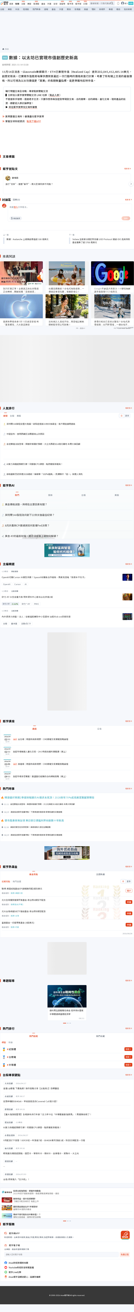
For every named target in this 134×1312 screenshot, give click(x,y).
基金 (43, 3)
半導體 (12, 1064)
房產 (86, 9)
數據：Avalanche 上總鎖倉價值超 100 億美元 (27, 239)
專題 (111, 9)
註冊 (131, 3)
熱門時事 (36, 9)
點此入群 (54, 95)
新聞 (17, 3)
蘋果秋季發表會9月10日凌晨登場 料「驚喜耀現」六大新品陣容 (21, 323)
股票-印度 (15, 927)
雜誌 (118, 9)
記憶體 (12, 1049)
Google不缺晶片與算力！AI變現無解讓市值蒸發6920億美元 (112, 290)
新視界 (102, 9)
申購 (129, 902)
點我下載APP (34, 121)
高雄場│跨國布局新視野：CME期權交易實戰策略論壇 (40, 763)
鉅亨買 (70, 3)
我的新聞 (128, 9)
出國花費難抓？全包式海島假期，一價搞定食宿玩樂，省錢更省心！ (66, 290)
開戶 (129, 890)
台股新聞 (14, 591)
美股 (29, 3)
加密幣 (62, 3)
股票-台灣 (15, 915)
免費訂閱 (125, 1254)
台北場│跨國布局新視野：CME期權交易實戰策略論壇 (40, 739)
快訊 (7, 49)
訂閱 (85, 3)
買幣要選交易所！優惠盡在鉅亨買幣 (24, 116)
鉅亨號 (78, 3)
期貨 (69, 9)
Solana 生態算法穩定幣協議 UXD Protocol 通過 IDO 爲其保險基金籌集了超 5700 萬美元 (101, 241)
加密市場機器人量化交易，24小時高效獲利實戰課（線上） (40, 751)
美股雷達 (14, 571)
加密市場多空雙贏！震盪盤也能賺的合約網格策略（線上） (40, 776)
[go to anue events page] (118, 3)
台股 (23, 3)
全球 (55, 3)
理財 (94, 9)
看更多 (127, 168)
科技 (17, 9)
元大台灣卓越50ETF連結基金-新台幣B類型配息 (24, 911)
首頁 (11, 3)
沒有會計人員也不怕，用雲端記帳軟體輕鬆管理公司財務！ (66, 323)
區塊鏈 (77, 9)
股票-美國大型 (17, 893)
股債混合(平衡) (17, 904)
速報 (46, 9)
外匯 (49, 3)
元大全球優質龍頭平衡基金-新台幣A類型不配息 (24, 899)
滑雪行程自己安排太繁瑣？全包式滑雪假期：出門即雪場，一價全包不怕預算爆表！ (112, 323)
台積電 (12, 1057)
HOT (15, 739)
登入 (126, 3)
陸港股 (36, 3)
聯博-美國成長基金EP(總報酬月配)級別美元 (22, 888)
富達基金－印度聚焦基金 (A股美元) (18, 922)
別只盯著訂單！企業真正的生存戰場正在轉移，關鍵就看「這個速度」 (21, 290)
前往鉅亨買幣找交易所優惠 (23, 107)
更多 (127, 416)
